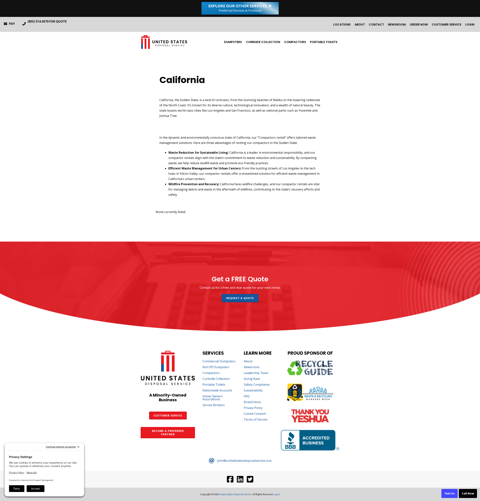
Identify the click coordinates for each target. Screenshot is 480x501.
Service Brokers (213, 405)
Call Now (468, 493)
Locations (342, 24)
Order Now (419, 24)
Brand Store (252, 402)
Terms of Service (255, 420)
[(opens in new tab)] (310, 375)
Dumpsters (233, 42)
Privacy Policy (253, 408)
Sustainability (253, 390)
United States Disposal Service (235, 494)
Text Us (449, 493)
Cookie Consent (255, 414)
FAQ (246, 396)
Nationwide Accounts (217, 390)
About (360, 24)
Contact (376, 24)
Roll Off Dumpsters (215, 367)
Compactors (295, 42)
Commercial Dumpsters (219, 361)
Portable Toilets (324, 42)
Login (469, 24)
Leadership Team (256, 373)
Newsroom (397, 24)
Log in (277, 494)
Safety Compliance (257, 385)
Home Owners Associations (212, 398)
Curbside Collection (263, 42)
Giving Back (252, 379)
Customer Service (446, 24)
